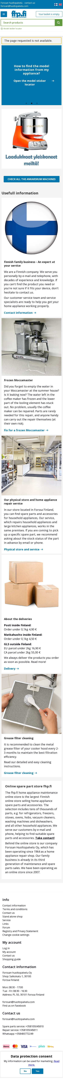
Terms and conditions (14, 909)
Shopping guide (11, 959)
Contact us (8, 913)
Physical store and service (21, 549)
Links (5, 923)
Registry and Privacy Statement (20, 931)
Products (3, 14)
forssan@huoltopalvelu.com (14, 6)
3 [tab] (37, 103)
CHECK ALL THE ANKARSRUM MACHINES (32, 179)
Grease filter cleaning (18, 738)
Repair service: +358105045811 (20, 1030)
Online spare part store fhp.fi (28, 786)
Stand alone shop (12, 916)
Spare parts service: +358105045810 (23, 1026)
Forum (6, 927)
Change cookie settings (15, 934)
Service (6, 920)
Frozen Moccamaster (18, 380)
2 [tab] (32, 103)
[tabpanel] (31, 75)
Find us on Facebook (14, 1005)
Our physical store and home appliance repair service (30, 501)
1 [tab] (26, 103)
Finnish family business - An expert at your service (29, 263)
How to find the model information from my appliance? (31, 69)
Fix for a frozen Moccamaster (24, 430)
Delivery (9, 668)
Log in (6, 948)
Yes (37, 1071)
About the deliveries (18, 619)
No (25, 1071)
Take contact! (44, 838)
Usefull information (20, 193)
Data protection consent (31, 1056)
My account (9, 952)
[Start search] (58, 22)
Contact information (18, 312)
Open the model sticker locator (30, 82)
